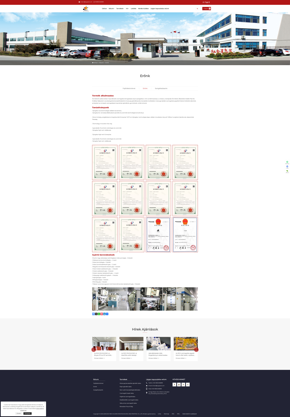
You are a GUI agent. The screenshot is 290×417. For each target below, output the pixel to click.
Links (159, 414)
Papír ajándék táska (125, 386)
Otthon (104, 8)
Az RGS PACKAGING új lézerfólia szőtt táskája (156, 354)
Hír (127, 8)
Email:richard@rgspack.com (156, 385)
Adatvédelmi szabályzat (189, 414)
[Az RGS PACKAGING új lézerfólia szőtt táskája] (159, 343)
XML (178, 414)
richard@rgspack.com (86, 2)
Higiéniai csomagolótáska (127, 396)
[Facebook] (205, 2)
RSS (173, 414)
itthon (96, 62)
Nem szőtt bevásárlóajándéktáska (130, 390)
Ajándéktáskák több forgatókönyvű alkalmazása (185, 354)
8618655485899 (99, 2)
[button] (95, 299)
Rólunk (111, 8)
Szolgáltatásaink (161, 88)
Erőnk (107, 62)
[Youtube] (207, 2)
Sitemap (166, 414)
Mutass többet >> (99, 358)
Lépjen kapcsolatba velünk (160, 8)
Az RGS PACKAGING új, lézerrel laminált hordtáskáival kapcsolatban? (104, 354)
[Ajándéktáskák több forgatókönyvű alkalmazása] (186, 343)
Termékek (119, 8)
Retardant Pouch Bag (126, 406)
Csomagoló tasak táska (127, 393)
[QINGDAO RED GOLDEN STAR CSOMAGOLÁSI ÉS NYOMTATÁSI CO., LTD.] (86, 8)
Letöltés (133, 8)
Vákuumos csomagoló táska (128, 403)
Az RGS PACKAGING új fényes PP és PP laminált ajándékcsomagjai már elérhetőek (129, 354)
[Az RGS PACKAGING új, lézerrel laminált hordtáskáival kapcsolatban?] (104, 343)
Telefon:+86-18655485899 (155, 383)
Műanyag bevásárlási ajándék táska (130, 383)
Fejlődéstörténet (129, 88)
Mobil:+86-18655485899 (155, 388)
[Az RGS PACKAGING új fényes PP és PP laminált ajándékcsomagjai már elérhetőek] (131, 343)
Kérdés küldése (143, 8)
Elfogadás (27, 413)
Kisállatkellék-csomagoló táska (129, 400)
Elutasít (19, 413)
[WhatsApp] (203, 2)
